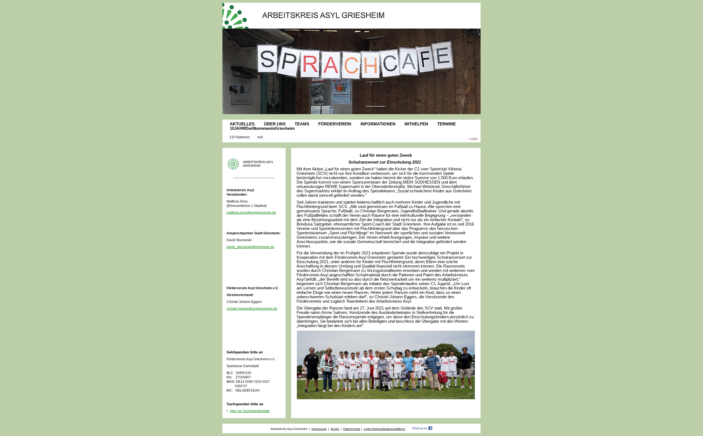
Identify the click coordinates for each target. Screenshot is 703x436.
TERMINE (446, 124)
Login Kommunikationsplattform (384, 429)
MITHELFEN (416, 124)
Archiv (335, 429)
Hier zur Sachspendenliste (249, 411)
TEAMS (302, 124)
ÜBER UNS (275, 124)
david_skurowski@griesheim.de (250, 247)
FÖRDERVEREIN (334, 124)
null (260, 137)
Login (473, 138)
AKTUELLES (242, 124)
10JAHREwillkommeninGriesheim (262, 128)
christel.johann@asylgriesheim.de (252, 309)
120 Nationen (240, 137)
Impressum (319, 429)
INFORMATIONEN (378, 124)
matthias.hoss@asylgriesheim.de (251, 213)
